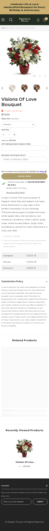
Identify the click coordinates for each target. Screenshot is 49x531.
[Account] (38, 19)
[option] (24, 55)
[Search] (10, 19)
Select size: (10, 119)
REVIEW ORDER (24, 176)
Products (12, 28)
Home (3, 28)
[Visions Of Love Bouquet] (24, 448)
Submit (40, 502)
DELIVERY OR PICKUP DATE (13, 155)
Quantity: (5, 130)
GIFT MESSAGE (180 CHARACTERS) (15, 144)
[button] (40, 75)
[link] (24, 410)
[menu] (3, 19)
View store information (15, 192)
